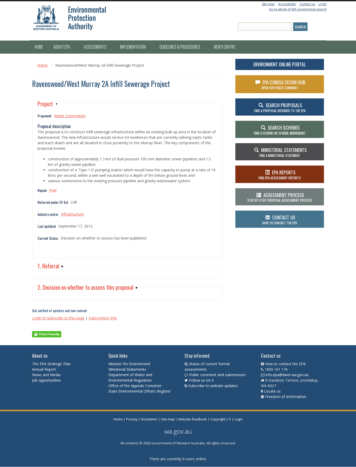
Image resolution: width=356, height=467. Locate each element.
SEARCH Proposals (279, 107)
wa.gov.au (178, 431)
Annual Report (44, 369)
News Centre (224, 47)
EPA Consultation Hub (283, 84)
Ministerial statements (283, 152)
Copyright (217, 419)
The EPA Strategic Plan (51, 363)
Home (39, 47)
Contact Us (279, 219)
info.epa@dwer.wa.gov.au (287, 374)
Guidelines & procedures (180, 47)
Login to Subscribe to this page (58, 317)
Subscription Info (103, 317)
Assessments (95, 47)
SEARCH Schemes (280, 130)
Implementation (133, 47)
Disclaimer (149, 419)
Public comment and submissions (217, 374)
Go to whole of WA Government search (298, 9)
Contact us (307, 4)
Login (322, 4)
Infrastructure (72, 214)
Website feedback (192, 419)
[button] (48, 103)
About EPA (62, 47)
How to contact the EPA (285, 363)
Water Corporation (70, 115)
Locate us (272, 391)
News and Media (46, 374)
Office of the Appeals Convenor (135, 385)
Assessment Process (279, 197)
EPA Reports (280, 174)
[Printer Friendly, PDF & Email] (46, 333)
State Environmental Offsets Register (139, 391)
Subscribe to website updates (213, 385)
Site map (268, 4)
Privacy (131, 419)
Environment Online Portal (279, 64)
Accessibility (287, 4)
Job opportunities (46, 380)
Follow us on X (201, 380)
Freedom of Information (285, 396)
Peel (53, 190)
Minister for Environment (129, 363)
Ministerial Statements (127, 369)
